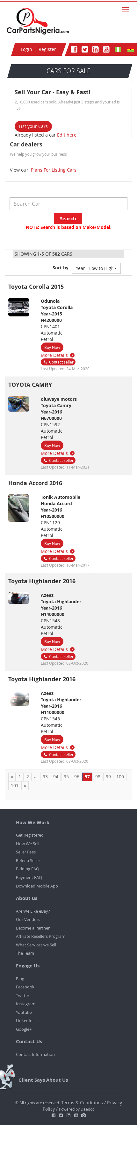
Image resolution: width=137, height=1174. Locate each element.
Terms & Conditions (82, 1103)
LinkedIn (24, 1020)
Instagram (25, 1004)
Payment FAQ (29, 877)
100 (120, 777)
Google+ (24, 1029)
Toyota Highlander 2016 (42, 581)
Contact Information (35, 1054)
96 (76, 777)
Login (26, 49)
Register (47, 49)
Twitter (22, 995)
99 (108, 777)
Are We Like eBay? (33, 911)
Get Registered (30, 835)
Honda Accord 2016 (35, 483)
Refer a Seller (28, 860)
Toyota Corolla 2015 (36, 287)
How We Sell (27, 843)
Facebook (25, 987)
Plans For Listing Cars (53, 170)
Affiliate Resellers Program (40, 936)
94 (55, 777)
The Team (25, 953)
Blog (20, 978)
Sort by (60, 268)
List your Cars (33, 126)
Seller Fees (26, 852)
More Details (55, 355)
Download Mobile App (37, 886)
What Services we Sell (36, 945)
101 (14, 785)
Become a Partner (33, 928)
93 (45, 777)
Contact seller (61, 361)
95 (66, 777)
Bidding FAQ (27, 869)
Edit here (66, 135)
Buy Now (52, 347)
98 (97, 777)
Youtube (24, 1012)
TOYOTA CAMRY (30, 385)
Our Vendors (28, 919)
